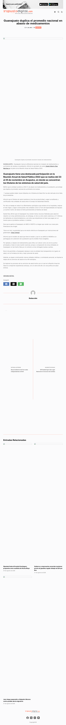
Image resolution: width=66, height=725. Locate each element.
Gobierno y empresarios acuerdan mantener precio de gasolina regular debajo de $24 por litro (48, 568)
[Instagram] (35, 718)
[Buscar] (58, 12)
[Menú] (62, 12)
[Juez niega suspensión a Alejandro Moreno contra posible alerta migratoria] (17, 636)
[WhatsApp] (21, 284)
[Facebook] (6, 284)
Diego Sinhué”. (15, 232)
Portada (38, 27)
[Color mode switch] (55, 12)
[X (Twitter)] (14, 284)
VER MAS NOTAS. (8, 276)
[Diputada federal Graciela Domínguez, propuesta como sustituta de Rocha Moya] (17, 503)
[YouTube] (38, 718)
